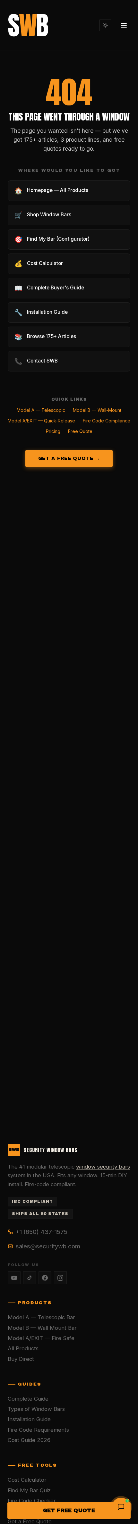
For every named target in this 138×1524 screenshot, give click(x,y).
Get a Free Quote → (69, 458)
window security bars (103, 1166)
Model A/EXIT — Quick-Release (41, 420)
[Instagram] (60, 1277)
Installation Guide (29, 1419)
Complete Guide (28, 1398)
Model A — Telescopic (41, 410)
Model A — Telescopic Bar (41, 1317)
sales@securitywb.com (48, 1246)
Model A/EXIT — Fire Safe (41, 1338)
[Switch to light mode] (105, 25)
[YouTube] (14, 1277)
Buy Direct (21, 1359)
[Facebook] (45, 1277)
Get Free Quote (69, 1510)
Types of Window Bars (36, 1409)
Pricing (53, 431)
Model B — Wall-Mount (97, 410)
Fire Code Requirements (38, 1430)
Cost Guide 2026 (29, 1440)
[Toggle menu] (123, 25)
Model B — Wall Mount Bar (42, 1328)
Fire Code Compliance (106, 420)
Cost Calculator (27, 1480)
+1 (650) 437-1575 (41, 1231)
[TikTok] (29, 1277)
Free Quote (80, 431)
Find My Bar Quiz (29, 1490)
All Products (23, 1348)
